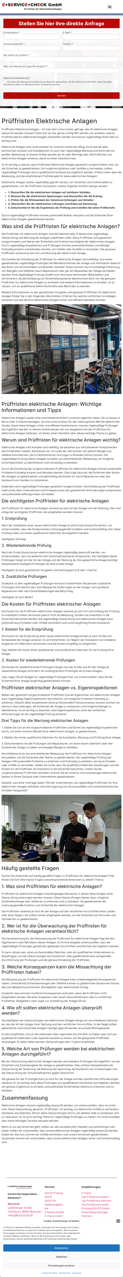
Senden (61, 95)
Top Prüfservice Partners (97, 1200)
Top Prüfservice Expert (95, 1197)
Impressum (77, 1273)
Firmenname (11, 32)
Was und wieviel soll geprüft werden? (25, 66)
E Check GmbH (54, 1216)
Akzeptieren (61, 1247)
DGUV (48, 1197)
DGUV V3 (50, 1200)
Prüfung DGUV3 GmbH (96, 1208)
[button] (118, 1221)
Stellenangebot (54, 1204)
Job (47, 1208)
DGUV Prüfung (54, 1193)
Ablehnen (61, 1256)
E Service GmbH (54, 1212)
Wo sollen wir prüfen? (16, 55)
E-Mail (67, 32)
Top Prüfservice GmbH (95, 1204)
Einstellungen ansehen (61, 1265)
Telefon (68, 44)
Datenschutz (64, 1273)
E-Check (86, 1193)
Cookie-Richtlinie (49, 1273)
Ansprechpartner (14, 44)
